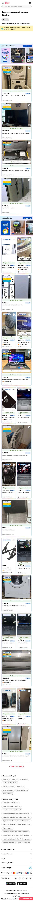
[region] (17, 55)
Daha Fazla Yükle (16, 766)
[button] (2, 3)
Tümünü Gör (27, 46)
